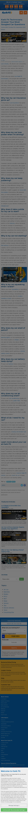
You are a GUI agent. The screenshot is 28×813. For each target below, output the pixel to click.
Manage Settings (14, 805)
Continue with (14, 810)
